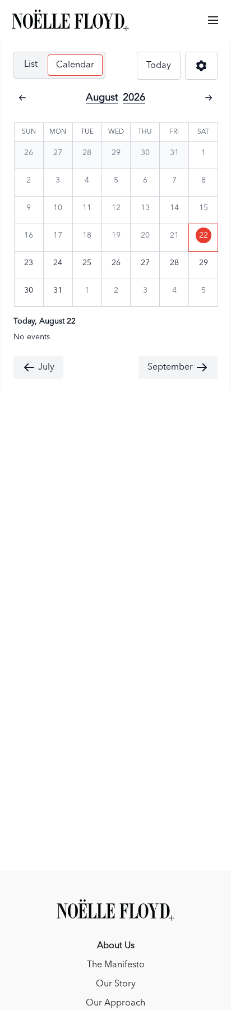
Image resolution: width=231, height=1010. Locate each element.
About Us (116, 945)
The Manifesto (116, 965)
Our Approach (115, 1003)
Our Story (116, 984)
